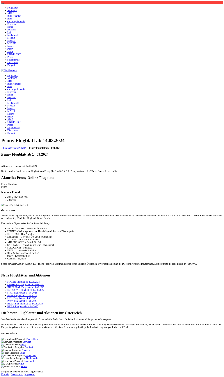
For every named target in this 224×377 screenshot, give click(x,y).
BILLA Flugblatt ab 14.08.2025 (22, 306)
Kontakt (5, 374)
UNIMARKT (14, 54)
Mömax (11, 40)
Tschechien (30, 355)
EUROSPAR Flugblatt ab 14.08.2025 (25, 290)
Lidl (9, 32)
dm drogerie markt (16, 21)
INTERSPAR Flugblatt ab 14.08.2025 (25, 287)
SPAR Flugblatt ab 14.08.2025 (22, 292)
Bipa (9, 18)
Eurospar (11, 24)
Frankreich (30, 347)
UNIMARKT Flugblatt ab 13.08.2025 (25, 284)
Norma (10, 46)
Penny (10, 48)
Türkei (24, 366)
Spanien (26, 350)
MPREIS (11, 43)
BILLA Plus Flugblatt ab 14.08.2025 (25, 303)
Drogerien (12, 65)
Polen (22, 352)
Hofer (10, 27)
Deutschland (32, 339)
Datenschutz (17, 374)
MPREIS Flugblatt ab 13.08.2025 (23, 281)
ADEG (10, 13)
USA (21, 363)
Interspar (11, 29)
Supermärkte (13, 59)
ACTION (12, 10)
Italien (23, 344)
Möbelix (11, 37)
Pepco (10, 57)
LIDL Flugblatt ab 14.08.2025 (21, 298)
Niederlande (32, 358)
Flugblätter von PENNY (15, 148)
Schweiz (27, 342)
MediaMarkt (13, 35)
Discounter (12, 62)
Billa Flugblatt (14, 16)
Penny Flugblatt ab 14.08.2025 (22, 301)
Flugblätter (12, 7)
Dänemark (29, 361)
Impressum (30, 374)
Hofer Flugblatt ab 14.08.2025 (22, 295)
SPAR (10, 51)
